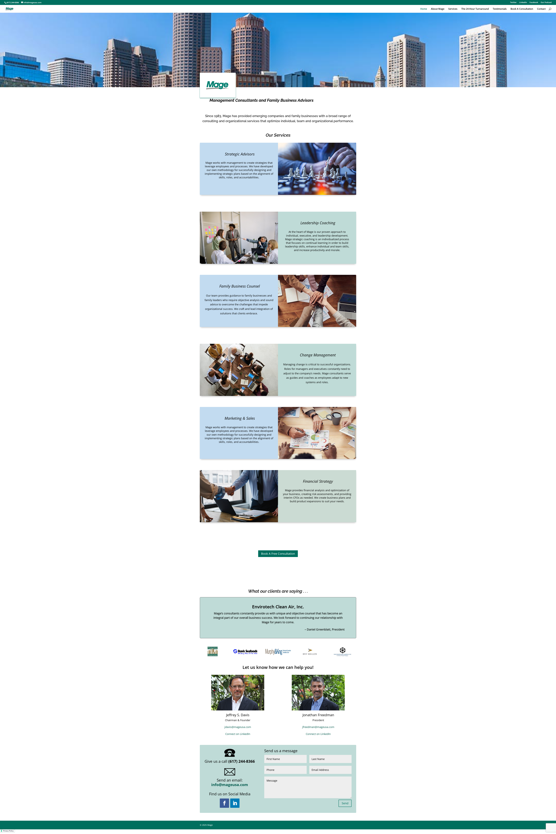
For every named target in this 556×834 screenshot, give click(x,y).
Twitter (513, 2)
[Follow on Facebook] (224, 803)
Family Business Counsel (239, 286)
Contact (541, 9)
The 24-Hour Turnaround (475, 9)
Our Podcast (546, 2)
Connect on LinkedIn (237, 734)
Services (452, 9)
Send (345, 803)
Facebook (534, 2)
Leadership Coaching (317, 222)
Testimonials (500, 9)
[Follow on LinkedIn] (234, 803)
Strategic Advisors (240, 154)
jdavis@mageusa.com (237, 727)
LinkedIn (523, 2)
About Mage (437, 9)
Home (423, 9)
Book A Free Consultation (278, 554)
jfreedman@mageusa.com (318, 727)
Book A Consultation (522, 9)
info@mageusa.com (229, 784)
